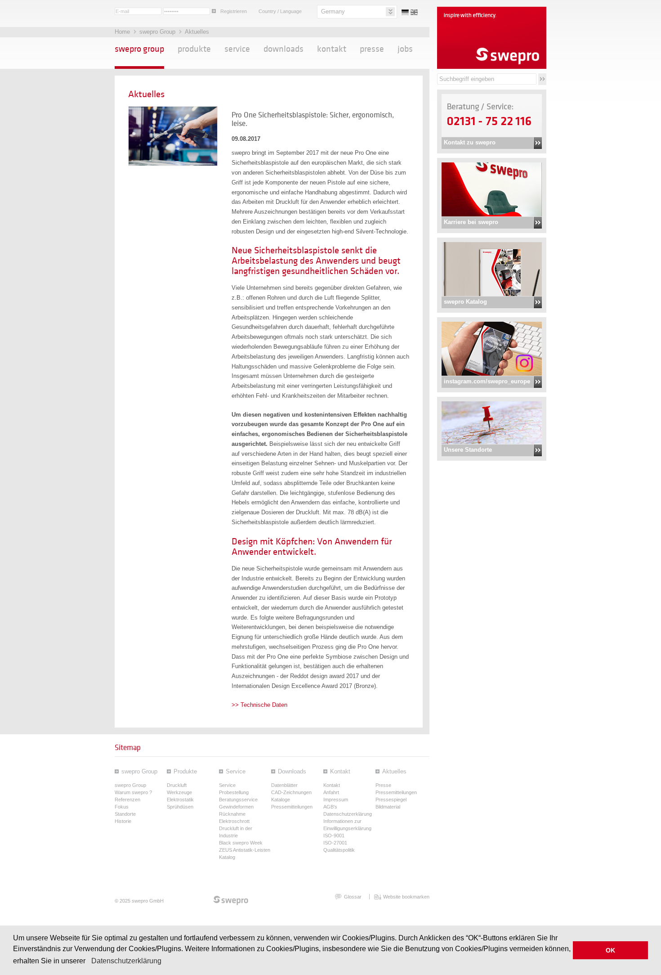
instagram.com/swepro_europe (487, 381)
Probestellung (234, 792)
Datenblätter (284, 785)
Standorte (125, 814)
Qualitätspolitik (339, 850)
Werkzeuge (179, 792)
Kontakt (331, 49)
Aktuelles (197, 31)
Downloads (284, 49)
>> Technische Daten (259, 704)
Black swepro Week (241, 842)
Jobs (405, 49)
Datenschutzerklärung (126, 961)
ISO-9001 (333, 835)
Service (237, 49)
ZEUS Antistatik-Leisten (244, 850)
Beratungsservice (238, 799)
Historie (123, 821)
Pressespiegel (390, 799)
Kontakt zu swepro (470, 142)
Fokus (122, 806)
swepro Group (158, 31)
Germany (333, 11)
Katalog (227, 857)
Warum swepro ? (133, 792)
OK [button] (610, 950)
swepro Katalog (465, 301)
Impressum (335, 799)
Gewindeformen (236, 806)
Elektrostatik (180, 799)
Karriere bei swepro (471, 222)
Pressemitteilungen (292, 806)
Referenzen (127, 799)
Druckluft (177, 785)
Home (123, 31)
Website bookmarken (406, 896)
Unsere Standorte (468, 449)
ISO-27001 (335, 842)
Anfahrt (331, 792)
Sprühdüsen (180, 806)
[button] (88, 961)
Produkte (194, 49)
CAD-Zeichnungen (291, 792)
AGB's (330, 806)
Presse (372, 49)
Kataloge (280, 799)
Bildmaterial (387, 806)
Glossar (353, 896)
